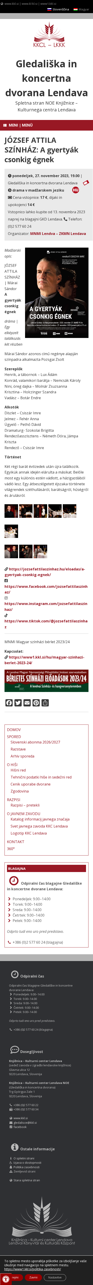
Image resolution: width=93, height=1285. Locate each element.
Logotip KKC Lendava (29, 833)
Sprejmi (14, 1277)
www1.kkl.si (48, 4)
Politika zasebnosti (27, 1167)
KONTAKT (15, 841)
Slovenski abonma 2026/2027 (35, 742)
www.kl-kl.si (29, 4)
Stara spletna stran (26, 1180)
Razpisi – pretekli (25, 805)
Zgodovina (20, 791)
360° (11, 848)
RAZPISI (13, 799)
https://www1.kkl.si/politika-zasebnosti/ (32, 1269)
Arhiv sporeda (22, 756)
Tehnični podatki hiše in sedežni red (41, 777)
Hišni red (18, 770)
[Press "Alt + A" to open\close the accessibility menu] (6, 1279)
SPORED (14, 736)
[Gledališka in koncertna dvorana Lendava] (46, 35)
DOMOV (14, 729)
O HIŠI (12, 764)
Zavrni (33, 1277)
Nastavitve (55, 1277)
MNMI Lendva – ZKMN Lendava (58, 233)
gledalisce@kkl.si (25, 1123)
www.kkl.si (12, 4)
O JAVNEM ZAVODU (23, 813)
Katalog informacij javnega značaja (40, 819)
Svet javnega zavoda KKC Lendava (39, 826)
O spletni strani (24, 1158)
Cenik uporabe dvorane (31, 784)
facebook (20, 1127)
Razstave (18, 749)
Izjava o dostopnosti (27, 1163)
